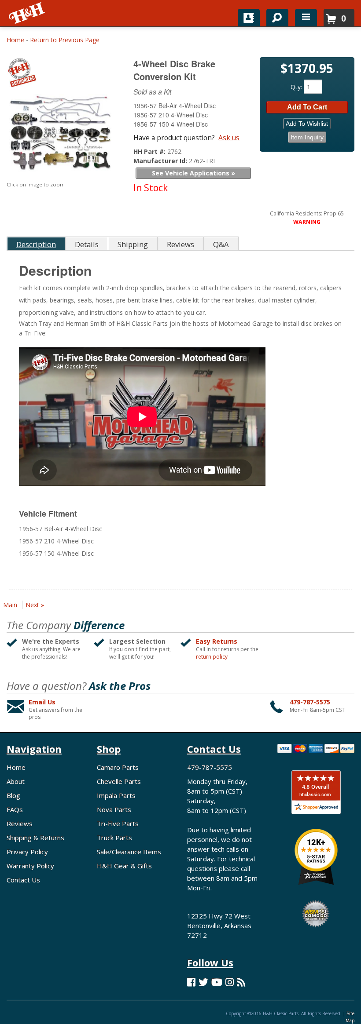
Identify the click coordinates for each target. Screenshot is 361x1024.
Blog (13, 795)
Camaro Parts (118, 767)
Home (15, 40)
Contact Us (23, 879)
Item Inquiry (307, 137)
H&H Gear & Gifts (124, 865)
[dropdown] (306, 17)
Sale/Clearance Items (129, 851)
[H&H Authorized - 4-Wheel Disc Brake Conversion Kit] (60, 74)
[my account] (249, 17)
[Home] (27, 13)
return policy (212, 656)
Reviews (20, 823)
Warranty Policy (30, 865)
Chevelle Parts (119, 781)
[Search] (274, 16)
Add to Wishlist (307, 123)
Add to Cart (307, 107)
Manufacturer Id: (161, 161)
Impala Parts (116, 795)
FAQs (15, 809)
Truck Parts (114, 837)
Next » (35, 605)
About (16, 781)
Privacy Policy (27, 851)
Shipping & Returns (35, 837)
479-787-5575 (310, 702)
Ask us (228, 137)
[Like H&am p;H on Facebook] (191, 982)
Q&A (221, 244)
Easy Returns (216, 641)
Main (10, 605)
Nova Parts (114, 809)
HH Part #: (150, 151)
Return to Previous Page (64, 40)
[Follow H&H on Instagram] (229, 982)
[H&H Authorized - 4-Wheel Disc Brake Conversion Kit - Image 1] (59, 135)
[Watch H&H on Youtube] (216, 982)
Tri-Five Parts (118, 823)
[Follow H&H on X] (203, 982)
